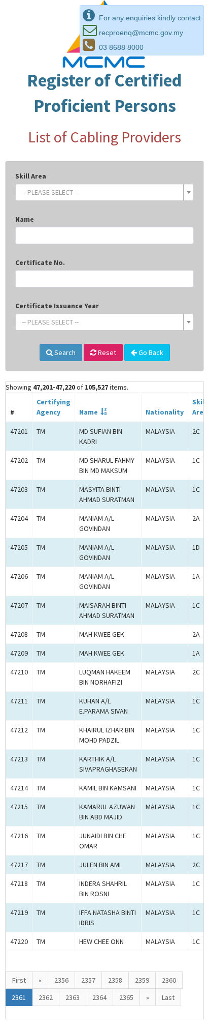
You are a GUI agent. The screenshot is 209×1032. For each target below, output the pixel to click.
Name (24, 219)
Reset (106, 352)
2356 (61, 980)
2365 (126, 997)
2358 (115, 980)
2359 (142, 980)
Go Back (150, 352)
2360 (169, 980)
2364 (99, 997)
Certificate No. (40, 262)
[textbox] (101, 192)
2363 (72, 997)
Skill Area (30, 176)
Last (168, 997)
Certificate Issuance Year (57, 305)
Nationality (165, 412)
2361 (19, 997)
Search (64, 352)
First (19, 980)
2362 (46, 997)
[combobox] (104, 192)
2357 (88, 980)
